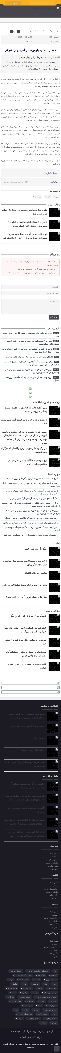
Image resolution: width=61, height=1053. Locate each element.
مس (54, 1014)
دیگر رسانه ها (53, 866)
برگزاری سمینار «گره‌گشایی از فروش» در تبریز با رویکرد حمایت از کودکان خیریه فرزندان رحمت (31, 363)
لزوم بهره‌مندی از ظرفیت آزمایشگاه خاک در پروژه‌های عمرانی (32, 379)
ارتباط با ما (15, 1031)
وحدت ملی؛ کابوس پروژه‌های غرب (28, 726)
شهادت (42, 1001)
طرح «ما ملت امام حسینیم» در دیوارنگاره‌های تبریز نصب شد (31, 334)
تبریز (31, 31)
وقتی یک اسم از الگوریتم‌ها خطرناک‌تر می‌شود (24, 585)
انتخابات (37, 980)
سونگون (11, 997)
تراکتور (40, 988)
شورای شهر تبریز (50, 1010)
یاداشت (56, 543)
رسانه (14, 993)
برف (57, 197)
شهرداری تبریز (16, 1001)
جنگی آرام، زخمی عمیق (35, 549)
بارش (11, 980)
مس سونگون (42, 1014)
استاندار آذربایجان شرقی (23, 975)
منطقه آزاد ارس (51, 1018)
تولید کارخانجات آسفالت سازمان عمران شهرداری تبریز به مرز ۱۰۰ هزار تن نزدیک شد (30, 350)
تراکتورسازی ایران (50, 993)
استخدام (55, 857)
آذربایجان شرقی (16, 971)
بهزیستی (35, 984)
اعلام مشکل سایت (51, 860)
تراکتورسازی (27, 988)
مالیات (26, 1010)
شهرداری (30, 1001)
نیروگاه (20, 1018)
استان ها (37, 31)
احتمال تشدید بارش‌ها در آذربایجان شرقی (30, 50)
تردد (48, 197)
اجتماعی (43, 31)
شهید (39, 1005)
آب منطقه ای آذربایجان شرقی (38, 971)
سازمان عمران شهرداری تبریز (46, 997)
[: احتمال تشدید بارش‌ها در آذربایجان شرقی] (3, 31)
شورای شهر (28, 1005)
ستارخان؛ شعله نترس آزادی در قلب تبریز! (26, 597)
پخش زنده (54, 869)
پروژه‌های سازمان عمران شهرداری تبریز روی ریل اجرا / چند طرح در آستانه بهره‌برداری (31, 371)
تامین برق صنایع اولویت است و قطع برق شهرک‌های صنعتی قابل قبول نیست (33, 342)
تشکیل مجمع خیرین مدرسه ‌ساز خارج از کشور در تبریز (31, 357)
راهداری (24, 993)
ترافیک (15, 984)
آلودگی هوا (41, 975)
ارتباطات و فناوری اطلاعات (46, 402)
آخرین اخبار (51, 31)
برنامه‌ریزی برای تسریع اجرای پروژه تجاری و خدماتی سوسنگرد (31, 523)
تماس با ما (54, 853)
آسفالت (53, 975)
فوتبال (36, 1010)
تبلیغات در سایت (52, 863)
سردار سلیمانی (25, 997)
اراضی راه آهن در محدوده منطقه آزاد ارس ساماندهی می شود (31, 535)
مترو (16, 1010)
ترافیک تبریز (52, 988)
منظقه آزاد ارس (34, 1018)
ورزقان (43, 1023)
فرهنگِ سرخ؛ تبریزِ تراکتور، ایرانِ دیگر (28, 615)
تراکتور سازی (12, 988)
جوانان (35, 993)
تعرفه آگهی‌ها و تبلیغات (31, 1037)
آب (55, 971)
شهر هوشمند (52, 1005)
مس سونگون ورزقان (25, 1014)
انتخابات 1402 (23, 980)
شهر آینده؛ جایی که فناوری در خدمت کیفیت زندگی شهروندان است (32, 528)
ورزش (54, 1023)
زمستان (38, 197)
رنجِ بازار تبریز (38, 738)
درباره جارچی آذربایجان (34, 1031)
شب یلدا (53, 1001)
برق (46, 984)
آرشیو (50, 1031)
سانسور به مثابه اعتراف (35, 573)
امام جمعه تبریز (51, 980)
